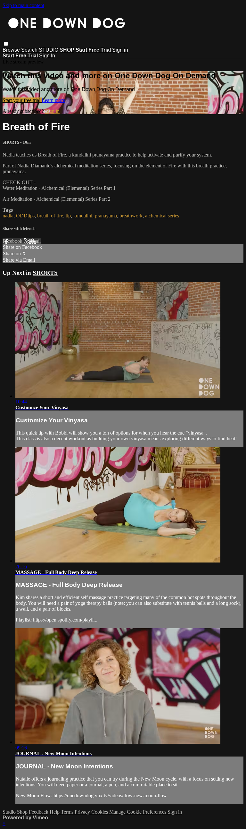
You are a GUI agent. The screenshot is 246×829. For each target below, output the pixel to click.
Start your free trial (22, 100)
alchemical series (162, 215)
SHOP (67, 50)
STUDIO (48, 50)
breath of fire (50, 215)
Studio (9, 812)
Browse (12, 50)
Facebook (13, 241)
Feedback (38, 812)
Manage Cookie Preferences (138, 812)
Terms (68, 812)
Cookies (100, 812)
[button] (6, 44)
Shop (22, 812)
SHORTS (11, 142)
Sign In (47, 55)
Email (35, 241)
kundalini (82, 215)
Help (55, 812)
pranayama (106, 215)
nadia (8, 215)
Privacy (83, 812)
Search (30, 50)
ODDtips (25, 215)
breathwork (131, 215)
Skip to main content (23, 5)
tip (68, 215)
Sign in (120, 50)
